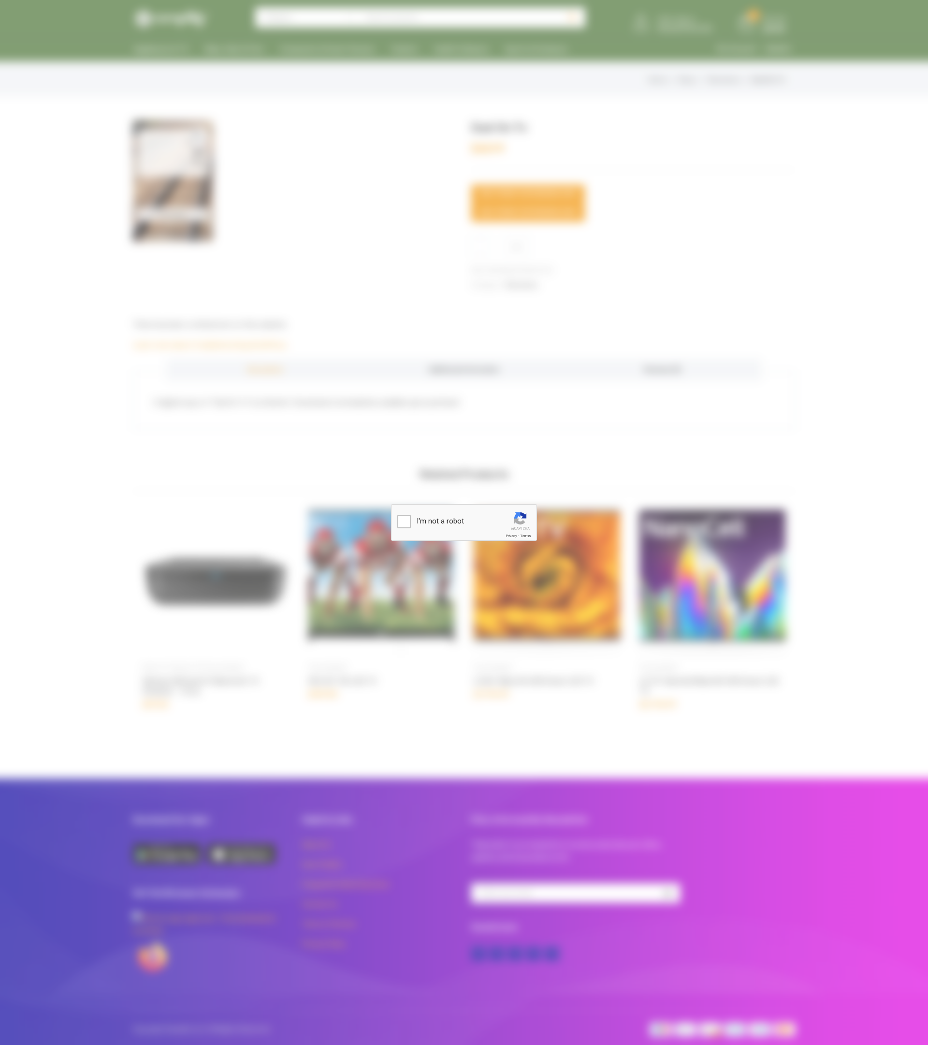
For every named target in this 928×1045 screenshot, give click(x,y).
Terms (525, 536)
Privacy (511, 536)
